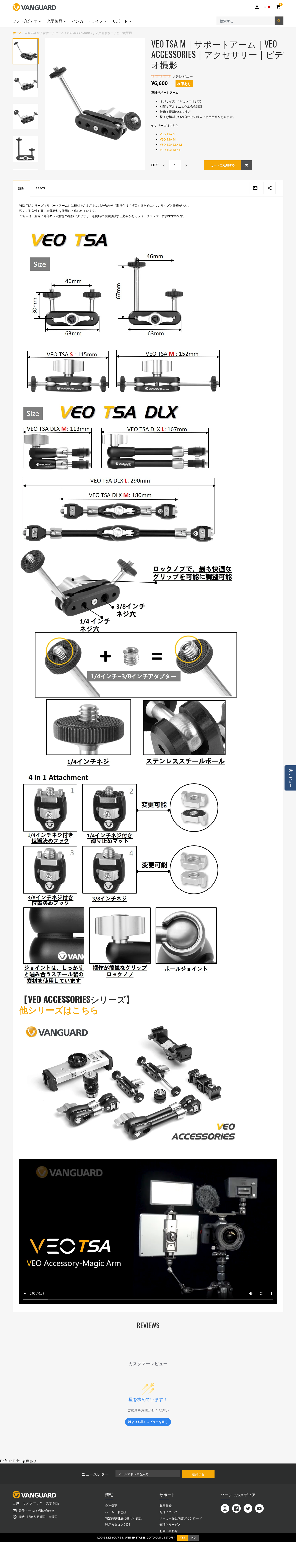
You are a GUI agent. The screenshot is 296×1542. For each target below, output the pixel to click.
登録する (198, 1474)
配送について (168, 1511)
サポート (120, 21)
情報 (109, 1494)
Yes (182, 1537)
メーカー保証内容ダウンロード (180, 1518)
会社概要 (111, 1505)
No (193, 1537)
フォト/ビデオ (25, 21)
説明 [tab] (21, 188)
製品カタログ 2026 (117, 1524)
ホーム (17, 33)
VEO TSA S (167, 134)
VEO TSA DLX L (170, 150)
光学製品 (55, 21)
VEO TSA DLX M (171, 144)
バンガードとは (115, 1511)
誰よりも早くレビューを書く (148, 1422)
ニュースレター (95, 1474)
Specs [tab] (40, 188)
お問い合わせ (45, 1510)
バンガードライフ (88, 21)
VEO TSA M (168, 139)
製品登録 (165, 1505)
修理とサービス (170, 1524)
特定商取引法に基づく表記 (123, 1518)
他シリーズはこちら (59, 1009)
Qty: (155, 165)
